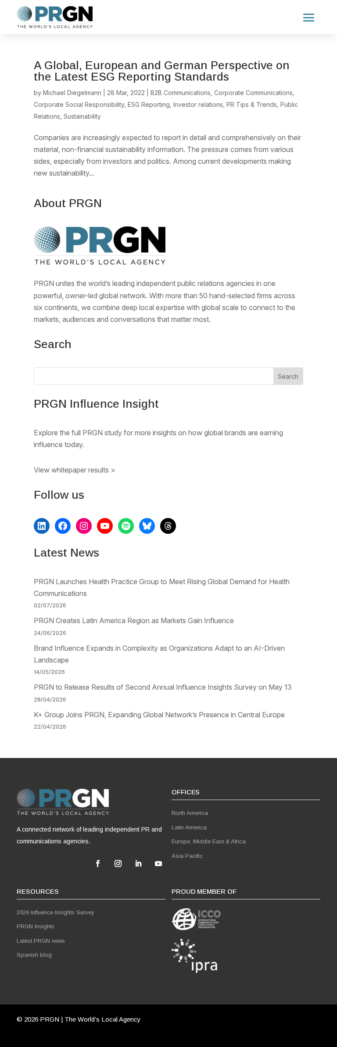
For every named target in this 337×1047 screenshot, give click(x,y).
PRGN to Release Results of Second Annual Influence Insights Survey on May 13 (163, 687)
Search (288, 376)
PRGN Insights (35, 926)
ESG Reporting (149, 104)
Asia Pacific (187, 856)
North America (190, 813)
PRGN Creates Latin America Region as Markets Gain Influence (134, 620)
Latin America (189, 827)
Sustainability (82, 116)
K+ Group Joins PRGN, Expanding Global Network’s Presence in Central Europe (159, 714)
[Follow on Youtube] (158, 864)
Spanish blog (34, 955)
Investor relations (198, 104)
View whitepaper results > (74, 469)
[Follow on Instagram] (118, 864)
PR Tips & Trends (251, 104)
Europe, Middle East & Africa (209, 841)
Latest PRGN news (41, 941)
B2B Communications (181, 92)
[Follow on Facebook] (98, 864)
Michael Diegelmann (72, 92)
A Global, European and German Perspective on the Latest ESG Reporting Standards (162, 71)
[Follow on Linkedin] (138, 864)
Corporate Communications (253, 92)
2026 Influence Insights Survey (55, 912)
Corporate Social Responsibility (79, 104)
